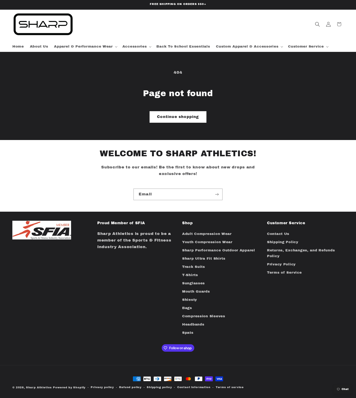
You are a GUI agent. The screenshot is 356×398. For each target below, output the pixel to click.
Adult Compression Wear (207, 234)
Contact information (194, 387)
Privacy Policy (281, 264)
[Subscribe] (216, 194)
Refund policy (130, 387)
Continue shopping (178, 117)
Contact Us (278, 234)
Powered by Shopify (69, 387)
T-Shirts (190, 275)
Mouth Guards (196, 291)
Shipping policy (159, 387)
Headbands (193, 324)
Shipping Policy (282, 242)
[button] (85, 46)
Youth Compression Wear (207, 242)
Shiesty (189, 300)
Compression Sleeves (203, 316)
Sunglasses (193, 283)
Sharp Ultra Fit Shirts (203, 258)
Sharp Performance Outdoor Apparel (218, 250)
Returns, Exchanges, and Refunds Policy (301, 253)
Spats (187, 333)
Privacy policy (102, 387)
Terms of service (230, 387)
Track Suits (193, 267)
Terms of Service (284, 272)
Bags (187, 308)
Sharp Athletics (39, 387)
